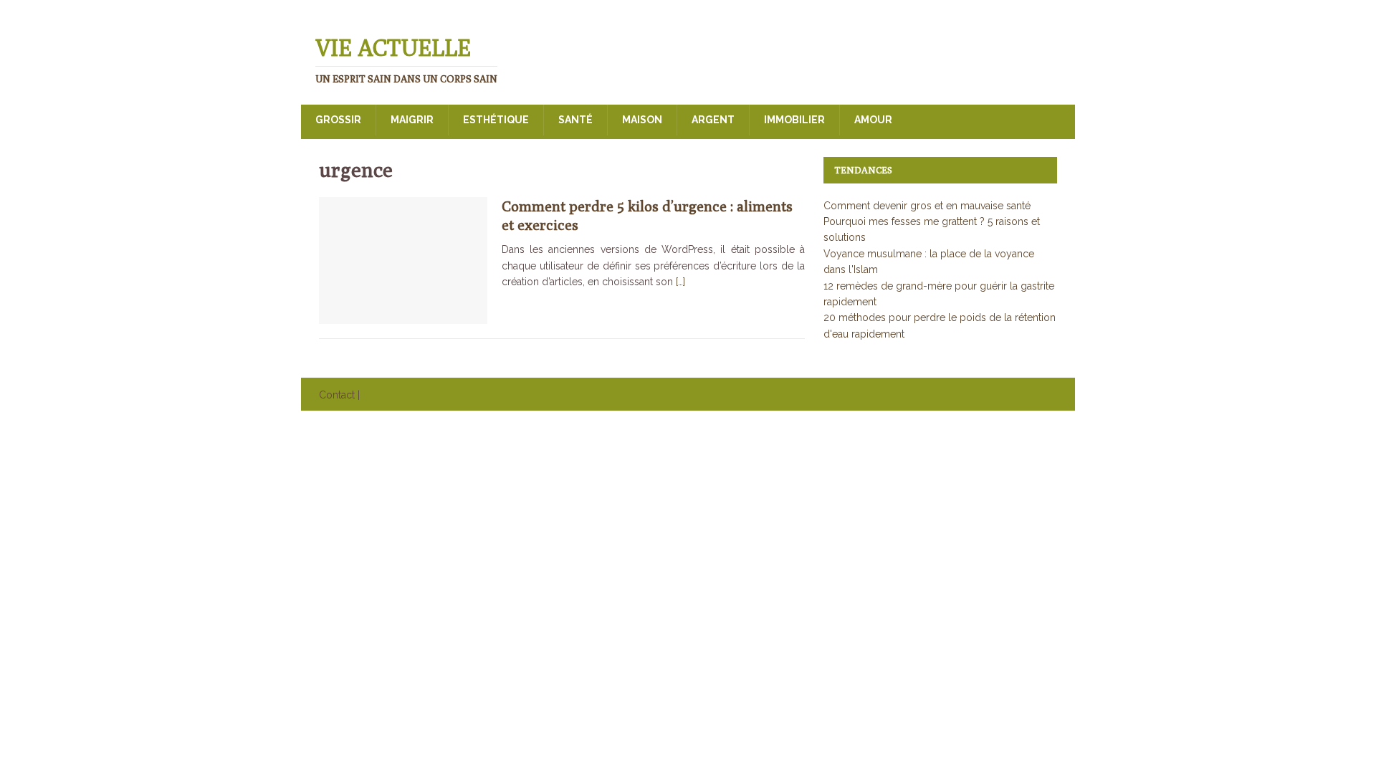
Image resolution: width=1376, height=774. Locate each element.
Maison (642, 119)
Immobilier (794, 119)
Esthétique (496, 119)
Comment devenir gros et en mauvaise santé (927, 205)
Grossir (338, 119)
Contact (337, 395)
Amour (873, 119)
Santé (575, 119)
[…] (680, 281)
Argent (713, 119)
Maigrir (412, 119)
